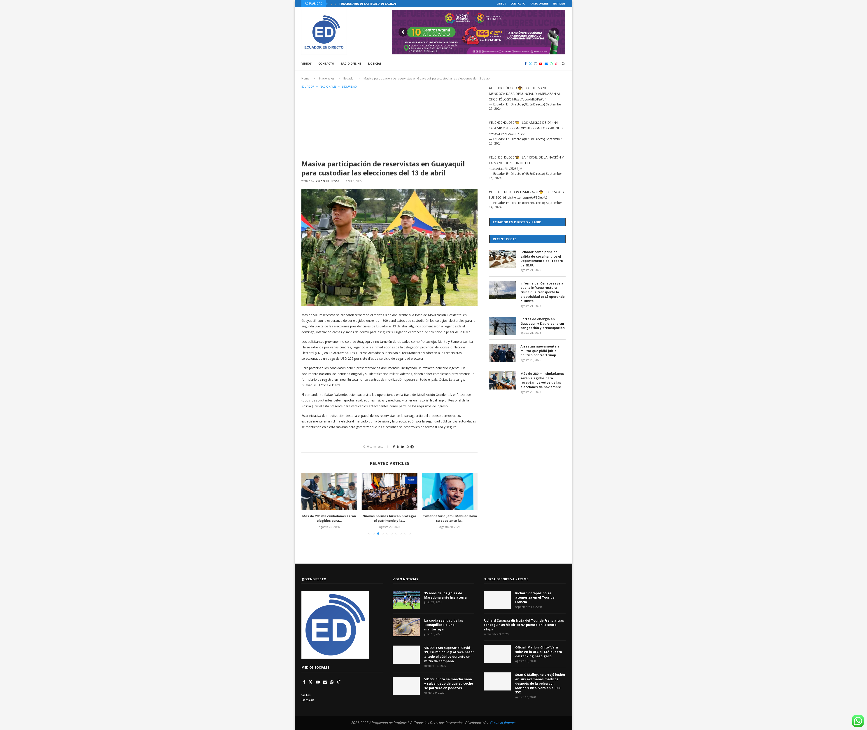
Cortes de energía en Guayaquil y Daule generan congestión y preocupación (542, 323)
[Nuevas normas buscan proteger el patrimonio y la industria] (389, 491)
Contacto (517, 3)
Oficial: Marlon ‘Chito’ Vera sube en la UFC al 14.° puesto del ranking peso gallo (538, 651)
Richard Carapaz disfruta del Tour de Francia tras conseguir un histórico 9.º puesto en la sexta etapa (524, 624)
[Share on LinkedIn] (402, 447)
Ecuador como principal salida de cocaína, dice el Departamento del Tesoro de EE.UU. (541, 258)
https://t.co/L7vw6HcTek (506, 134)
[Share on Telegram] (412, 447)
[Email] (546, 63)
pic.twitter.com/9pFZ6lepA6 (528, 197)
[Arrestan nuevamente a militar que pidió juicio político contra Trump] (502, 353)
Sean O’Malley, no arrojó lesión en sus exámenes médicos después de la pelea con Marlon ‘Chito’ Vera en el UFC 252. (540, 683)
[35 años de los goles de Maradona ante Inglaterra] (406, 600)
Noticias (559, 3)
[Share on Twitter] (398, 447)
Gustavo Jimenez (503, 722)
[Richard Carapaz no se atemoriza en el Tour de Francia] (497, 600)
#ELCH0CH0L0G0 (501, 122)
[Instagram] (535, 63)
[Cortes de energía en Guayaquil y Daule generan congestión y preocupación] (502, 326)
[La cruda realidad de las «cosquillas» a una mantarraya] (406, 627)
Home (305, 78)
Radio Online (539, 3)
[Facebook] (526, 63)
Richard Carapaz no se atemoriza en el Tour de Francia (535, 597)
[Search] (563, 63)
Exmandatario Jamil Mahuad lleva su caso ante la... (449, 518)
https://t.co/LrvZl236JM (505, 168)
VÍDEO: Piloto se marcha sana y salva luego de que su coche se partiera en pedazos (448, 683)
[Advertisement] (389, 123)
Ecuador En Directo (327, 181)
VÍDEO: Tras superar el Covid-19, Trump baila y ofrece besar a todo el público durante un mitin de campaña (449, 654)
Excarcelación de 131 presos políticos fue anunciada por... (385, 4)
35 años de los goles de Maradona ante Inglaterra (445, 595)
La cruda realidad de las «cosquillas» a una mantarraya (443, 624)
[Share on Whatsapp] (407, 447)
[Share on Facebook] (394, 447)
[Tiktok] (556, 63)
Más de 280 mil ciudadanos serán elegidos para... (329, 518)
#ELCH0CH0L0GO (502, 192)
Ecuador (349, 78)
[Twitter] (530, 63)
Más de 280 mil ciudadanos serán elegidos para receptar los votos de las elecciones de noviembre (542, 380)
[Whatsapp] (551, 63)
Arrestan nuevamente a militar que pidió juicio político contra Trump (539, 350)
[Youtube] (540, 63)
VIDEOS (501, 3)
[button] (331, 3)
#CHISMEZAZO (527, 192)
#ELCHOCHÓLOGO (503, 88)
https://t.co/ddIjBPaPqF (529, 99)
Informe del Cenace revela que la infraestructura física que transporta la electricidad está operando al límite (542, 292)
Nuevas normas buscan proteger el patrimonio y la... (389, 518)
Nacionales (327, 78)
